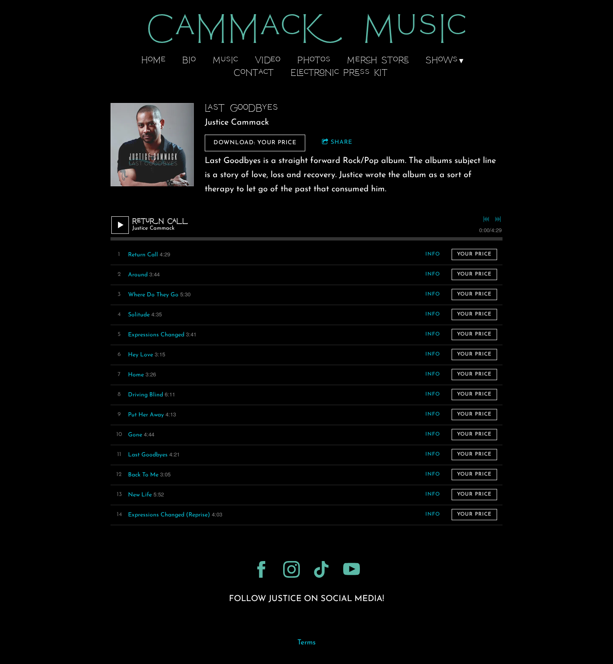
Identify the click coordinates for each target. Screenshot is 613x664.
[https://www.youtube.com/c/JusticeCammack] (351, 569)
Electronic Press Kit (339, 73)
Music (225, 61)
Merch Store (378, 61)
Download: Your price (255, 143)
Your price (474, 254)
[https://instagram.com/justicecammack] (291, 569)
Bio (189, 61)
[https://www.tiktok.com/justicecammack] (321, 569)
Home (153, 61)
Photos (314, 61)
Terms (306, 642)
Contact (254, 73)
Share (341, 142)
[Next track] (498, 219)
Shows (441, 61)
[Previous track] (486, 219)
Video (267, 61)
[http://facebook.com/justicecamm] (261, 569)
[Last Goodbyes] (152, 144)
